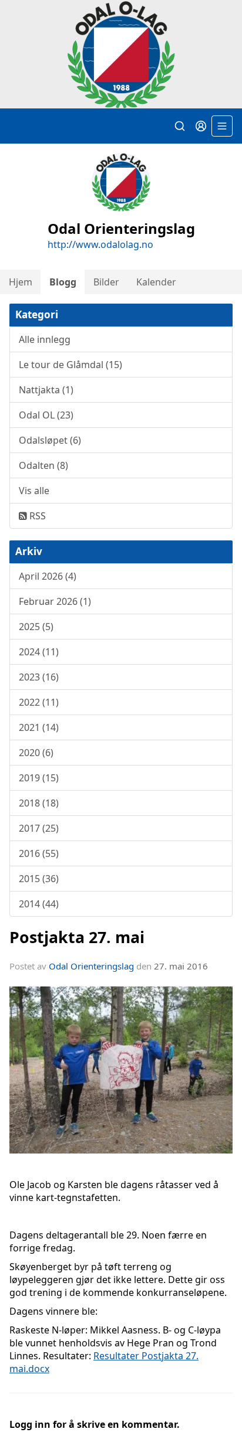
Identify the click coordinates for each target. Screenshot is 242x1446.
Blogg (62, 281)
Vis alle (34, 490)
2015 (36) (39, 878)
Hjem (20, 281)
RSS (36, 515)
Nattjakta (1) (46, 389)
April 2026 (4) (47, 576)
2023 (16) (39, 677)
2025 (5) (36, 626)
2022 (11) (39, 702)
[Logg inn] (200, 126)
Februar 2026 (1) (55, 601)
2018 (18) (39, 803)
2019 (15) (39, 777)
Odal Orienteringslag (91, 966)
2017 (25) (39, 828)
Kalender (156, 281)
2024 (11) (39, 651)
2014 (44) (39, 903)
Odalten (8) (43, 465)
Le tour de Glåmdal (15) (70, 364)
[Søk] (179, 126)
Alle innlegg (44, 339)
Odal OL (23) (46, 415)
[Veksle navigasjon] (222, 126)
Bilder (106, 281)
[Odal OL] (121, 54)
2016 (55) (39, 853)
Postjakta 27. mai (76, 937)
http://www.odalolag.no (100, 244)
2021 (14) (39, 727)
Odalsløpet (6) (50, 440)
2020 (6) (36, 752)
